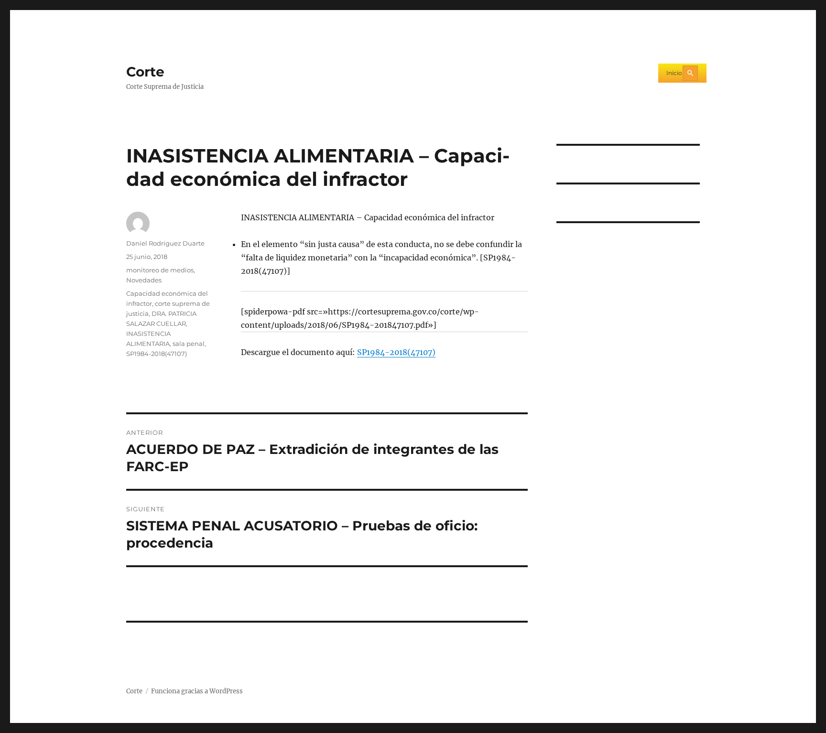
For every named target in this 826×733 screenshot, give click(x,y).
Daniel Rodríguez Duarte (165, 243)
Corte (145, 72)
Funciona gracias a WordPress (197, 691)
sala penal (189, 343)
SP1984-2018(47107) (396, 352)
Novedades (144, 280)
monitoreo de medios (160, 270)
